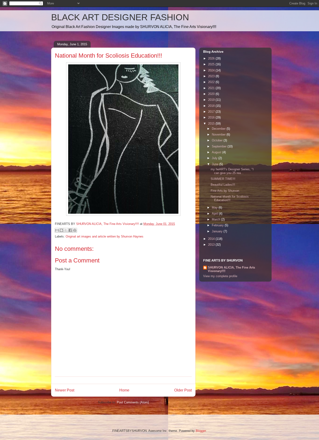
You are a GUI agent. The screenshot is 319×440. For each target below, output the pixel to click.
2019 (212, 99)
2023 (212, 76)
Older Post (183, 390)
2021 (212, 88)
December (219, 128)
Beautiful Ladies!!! (223, 184)
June (215, 164)
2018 (212, 106)
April (215, 213)
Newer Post (64, 390)
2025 (212, 64)
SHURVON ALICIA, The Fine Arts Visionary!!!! (231, 269)
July (215, 158)
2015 (212, 123)
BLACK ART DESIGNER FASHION (120, 17)
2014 (212, 239)
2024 (212, 70)
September (219, 146)
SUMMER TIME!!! (223, 179)
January (217, 231)
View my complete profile (220, 276)
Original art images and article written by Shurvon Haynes (104, 236)
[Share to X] (66, 230)
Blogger (201, 431)
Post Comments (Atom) (133, 402)
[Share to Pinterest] (74, 230)
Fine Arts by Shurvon (225, 190)
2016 (212, 117)
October (217, 140)
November (219, 134)
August (217, 152)
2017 (212, 111)
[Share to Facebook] (70, 230)
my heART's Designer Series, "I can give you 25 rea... (232, 171)
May (215, 207)
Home (124, 390)
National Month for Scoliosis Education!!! (230, 198)
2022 (212, 82)
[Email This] (57, 230)
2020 (212, 94)
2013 (212, 244)
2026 (212, 58)
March (216, 219)
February (218, 225)
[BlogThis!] (61, 230)
